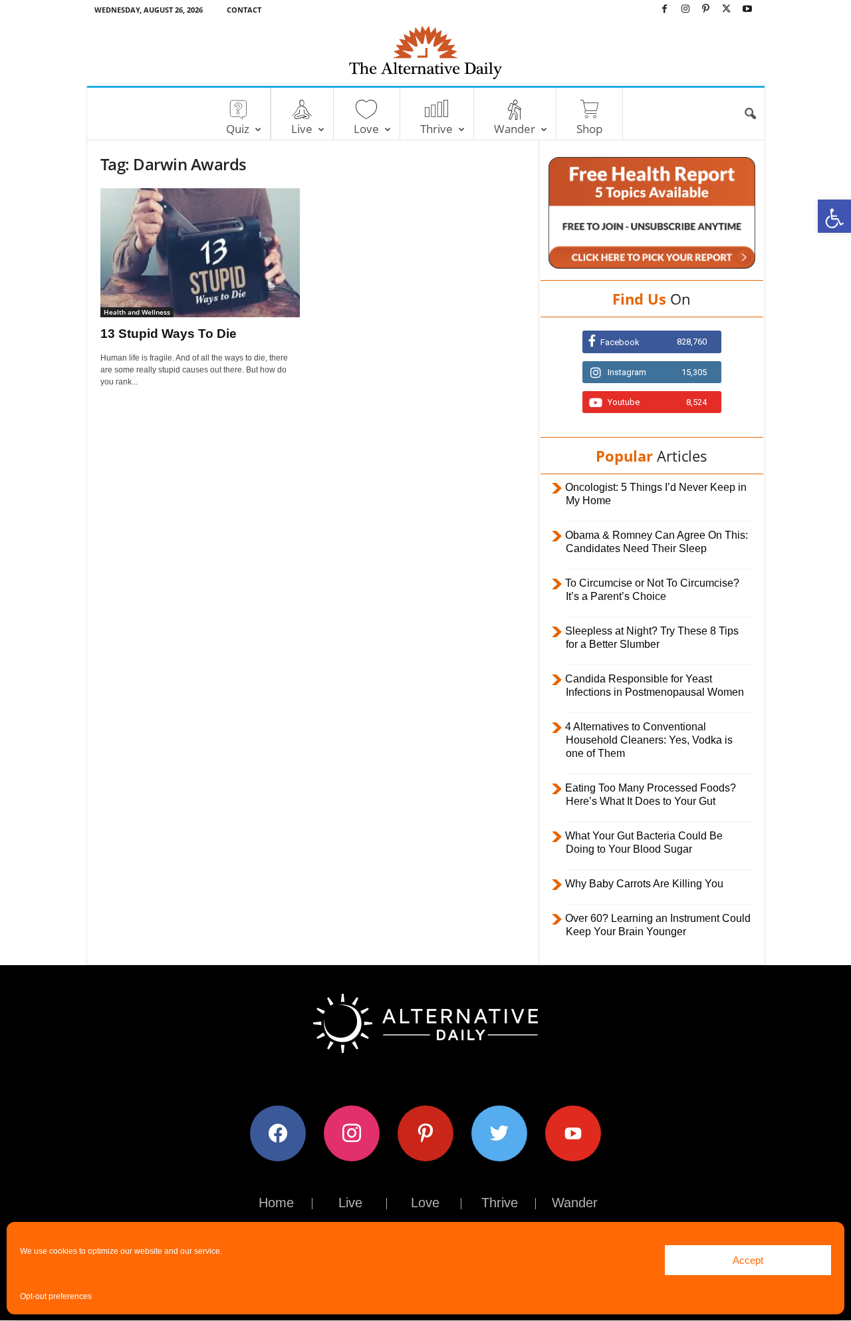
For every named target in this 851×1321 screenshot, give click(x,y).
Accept (748, 1260)
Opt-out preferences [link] (56, 1296)
